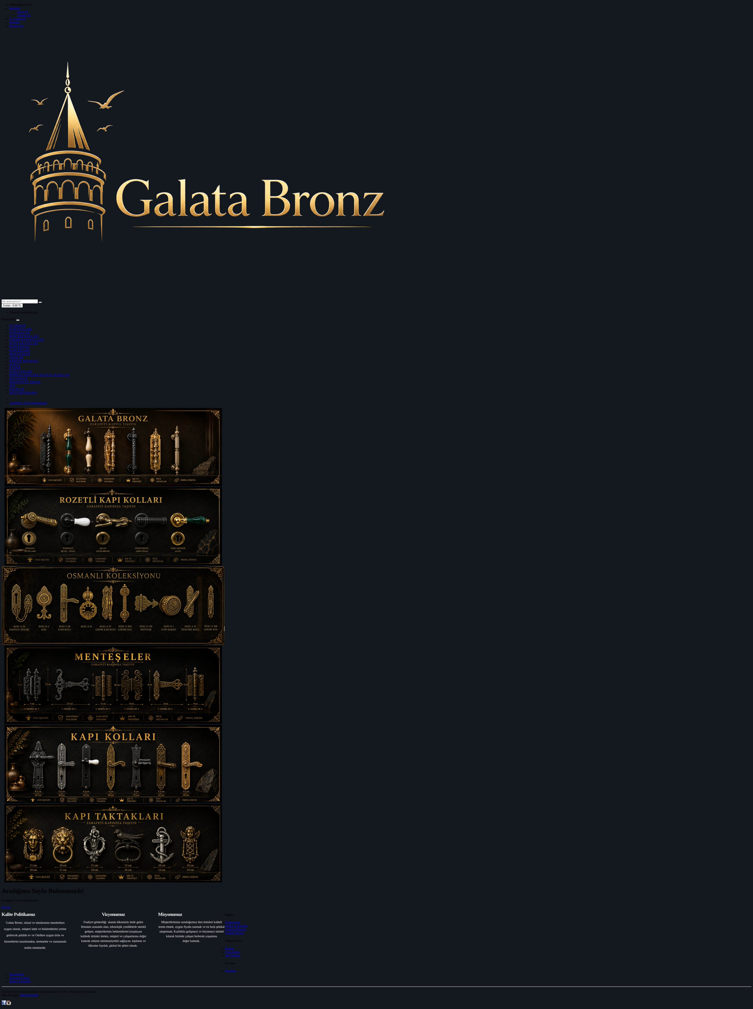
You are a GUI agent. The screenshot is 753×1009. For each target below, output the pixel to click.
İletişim (229, 948)
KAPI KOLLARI (20, 329)
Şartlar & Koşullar (236, 926)
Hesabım (230, 971)
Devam (6, 907)
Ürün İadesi (232, 952)
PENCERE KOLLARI (24, 336)
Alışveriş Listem (19, 978)
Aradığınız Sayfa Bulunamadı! (28, 403)
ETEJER (15, 368)
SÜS (12, 385)
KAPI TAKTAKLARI (23, 343)
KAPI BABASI (19, 347)
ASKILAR (16, 357)
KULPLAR (16, 389)
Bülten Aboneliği (20, 981)
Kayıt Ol (22, 12)
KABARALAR (19, 332)
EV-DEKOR (17, 325)
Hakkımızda (232, 922)
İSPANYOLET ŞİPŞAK (25, 382)
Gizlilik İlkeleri (234, 933)
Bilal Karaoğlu (29, 995)
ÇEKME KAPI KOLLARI (26, 339)
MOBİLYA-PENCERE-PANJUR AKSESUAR (39, 375)
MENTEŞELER (19, 354)
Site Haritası (232, 955)
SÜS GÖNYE (18, 378)
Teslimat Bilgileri (235, 929)
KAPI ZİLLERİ (19, 350)
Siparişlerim (16, 974)
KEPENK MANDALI (23, 361)
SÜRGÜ (14, 364)
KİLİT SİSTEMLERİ (23, 392)
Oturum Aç (24, 15)
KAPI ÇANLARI (20, 371)
